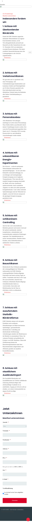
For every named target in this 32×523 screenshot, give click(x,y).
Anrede (6, 422)
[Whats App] (4, 1)
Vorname (6, 430)
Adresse (6, 449)
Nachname (7, 440)
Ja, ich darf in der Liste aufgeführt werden (13, 493)
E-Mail (5, 479)
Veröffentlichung (8, 488)
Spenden (2, 4)
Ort (4, 470)
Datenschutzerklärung (7, 511)
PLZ (5, 458)
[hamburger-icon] (30, 52)
